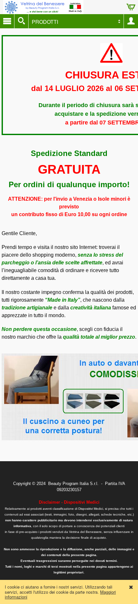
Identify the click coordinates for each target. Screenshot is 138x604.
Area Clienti (131, 21)
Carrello (131, 7)
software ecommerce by (69, 509)
